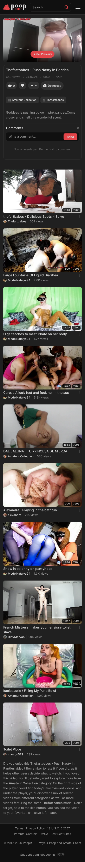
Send (70, 137)
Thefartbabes (55, 99)
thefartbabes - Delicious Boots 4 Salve (33, 216)
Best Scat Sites (61, 834)
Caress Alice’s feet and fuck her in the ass (36, 393)
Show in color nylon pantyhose (27, 569)
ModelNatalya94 (19, 280)
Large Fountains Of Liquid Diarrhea (30, 275)
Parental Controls (25, 834)
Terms (19, 828)
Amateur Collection (24, 99)
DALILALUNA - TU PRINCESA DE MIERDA (35, 451)
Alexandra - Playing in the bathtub (30, 510)
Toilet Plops (12, 749)
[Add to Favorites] (22, 85)
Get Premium (44, 54)
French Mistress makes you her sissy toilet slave (37, 629)
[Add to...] (33, 85)
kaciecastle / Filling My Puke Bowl (29, 691)
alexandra (14, 515)
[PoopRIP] (14, 7)
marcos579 (15, 754)
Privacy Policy (35, 828)
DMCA (44, 834)
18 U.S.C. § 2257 (58, 828)
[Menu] (78, 7)
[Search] (66, 7)
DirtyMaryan (16, 637)
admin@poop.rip (44, 854)
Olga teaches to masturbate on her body (35, 334)
